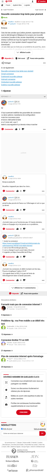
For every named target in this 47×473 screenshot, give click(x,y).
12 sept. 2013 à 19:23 (14, 219)
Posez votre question (37, 58)
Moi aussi (21, 58)
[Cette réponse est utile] (16, 129)
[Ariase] (12, 470)
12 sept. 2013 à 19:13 (14, 200)
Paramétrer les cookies (31, 444)
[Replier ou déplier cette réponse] (45, 96)
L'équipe (19, 442)
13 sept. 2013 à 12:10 (14, 265)
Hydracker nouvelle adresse (11, 82)
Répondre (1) (8, 58)
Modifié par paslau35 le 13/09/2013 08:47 (20, 238)
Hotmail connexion (8, 79)
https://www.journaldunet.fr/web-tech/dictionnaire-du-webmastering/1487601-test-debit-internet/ (21, 244)
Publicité (34, 442)
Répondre (15, 293)
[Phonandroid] (35, 470)
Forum (8, 5)
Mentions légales (15, 447)
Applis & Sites (17, 5)
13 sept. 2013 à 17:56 (23, 24)
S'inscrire (23, 412)
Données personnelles (17, 444)
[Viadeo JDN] (35, 465)
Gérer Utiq (41, 444)
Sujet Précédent (8, 10)
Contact (40, 442)
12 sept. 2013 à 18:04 (14, 178)
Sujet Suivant (39, 10)
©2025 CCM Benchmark (38, 447)
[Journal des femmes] (12, 456)
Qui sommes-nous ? (10, 442)
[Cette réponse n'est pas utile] (22, 129)
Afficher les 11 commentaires (25, 288)
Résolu (5, 17)
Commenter (8, 129)
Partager (7, 63)
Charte (4, 447)
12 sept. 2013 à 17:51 (14, 104)
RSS (8, 447)
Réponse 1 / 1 (6, 96)
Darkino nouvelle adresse (10, 85)
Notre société (26, 442)
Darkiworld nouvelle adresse (11, 77)
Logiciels (27, 5)
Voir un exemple (40, 429)
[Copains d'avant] (12, 465)
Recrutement (6, 444)
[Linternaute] (12, 461)
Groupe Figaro (26, 447)
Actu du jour (7, 429)
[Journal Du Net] (35, 456)
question (43, 1)
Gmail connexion (7, 74)
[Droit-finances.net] (35, 461)
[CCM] (8, 1)
